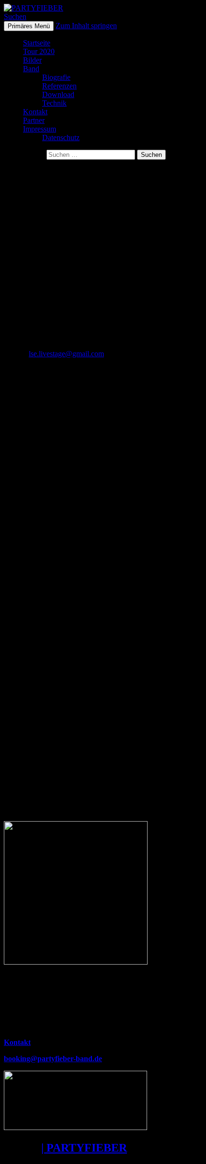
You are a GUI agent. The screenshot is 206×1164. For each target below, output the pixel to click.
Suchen (15, 16)
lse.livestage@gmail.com (66, 354)
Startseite (36, 43)
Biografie (56, 77)
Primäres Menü (29, 26)
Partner (34, 120)
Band (31, 69)
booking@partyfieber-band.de (53, 1058)
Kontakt (35, 112)
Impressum (39, 129)
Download (58, 94)
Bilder (32, 60)
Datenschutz (61, 137)
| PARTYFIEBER (84, 1148)
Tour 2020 (39, 51)
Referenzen (59, 86)
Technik (54, 103)
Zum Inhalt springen (86, 26)
